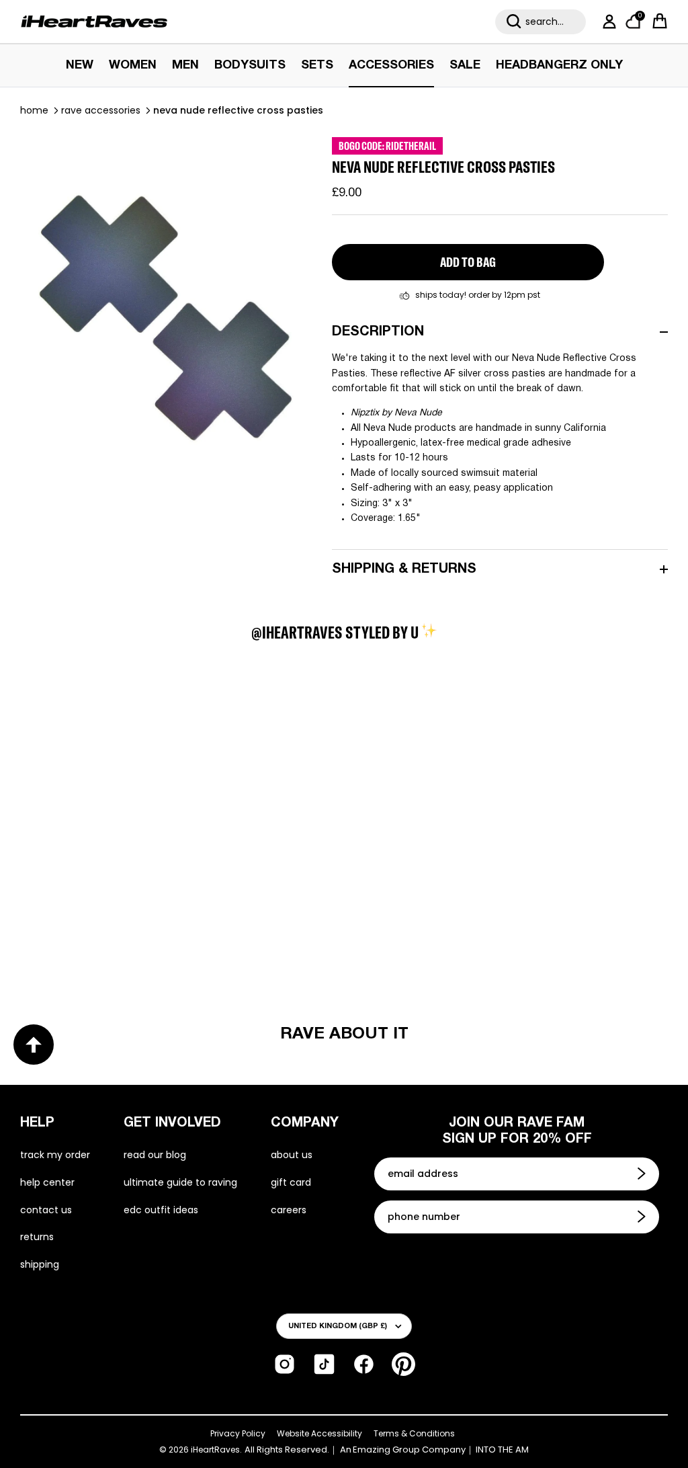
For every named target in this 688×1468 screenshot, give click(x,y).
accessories (391, 65)
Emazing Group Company (409, 1450)
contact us (46, 1210)
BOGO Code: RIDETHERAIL (387, 146)
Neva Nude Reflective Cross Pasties (238, 110)
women (133, 65)
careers (288, 1210)
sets (317, 65)
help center (47, 1182)
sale (464, 65)
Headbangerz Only (559, 65)
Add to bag (468, 261)
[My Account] (606, 21)
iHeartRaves (215, 1449)
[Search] (514, 21)
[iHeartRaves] (94, 21)
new (79, 65)
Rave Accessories (100, 110)
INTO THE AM (502, 1450)
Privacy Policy (237, 1433)
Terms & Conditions (414, 1433)
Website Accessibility (319, 1433)
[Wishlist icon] (75, 732)
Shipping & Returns (404, 569)
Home (34, 110)
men (185, 65)
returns (37, 1236)
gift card (291, 1182)
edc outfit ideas (161, 1210)
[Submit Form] (643, 1173)
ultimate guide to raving (180, 1182)
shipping (39, 1264)
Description (378, 332)
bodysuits (250, 65)
